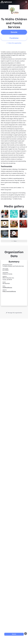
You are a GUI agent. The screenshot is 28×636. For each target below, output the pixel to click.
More (15, 241)
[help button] (25, 633)
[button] (4, 223)
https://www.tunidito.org (9, 291)
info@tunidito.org (7, 287)
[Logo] (6, 2)
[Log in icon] (26, 2)
